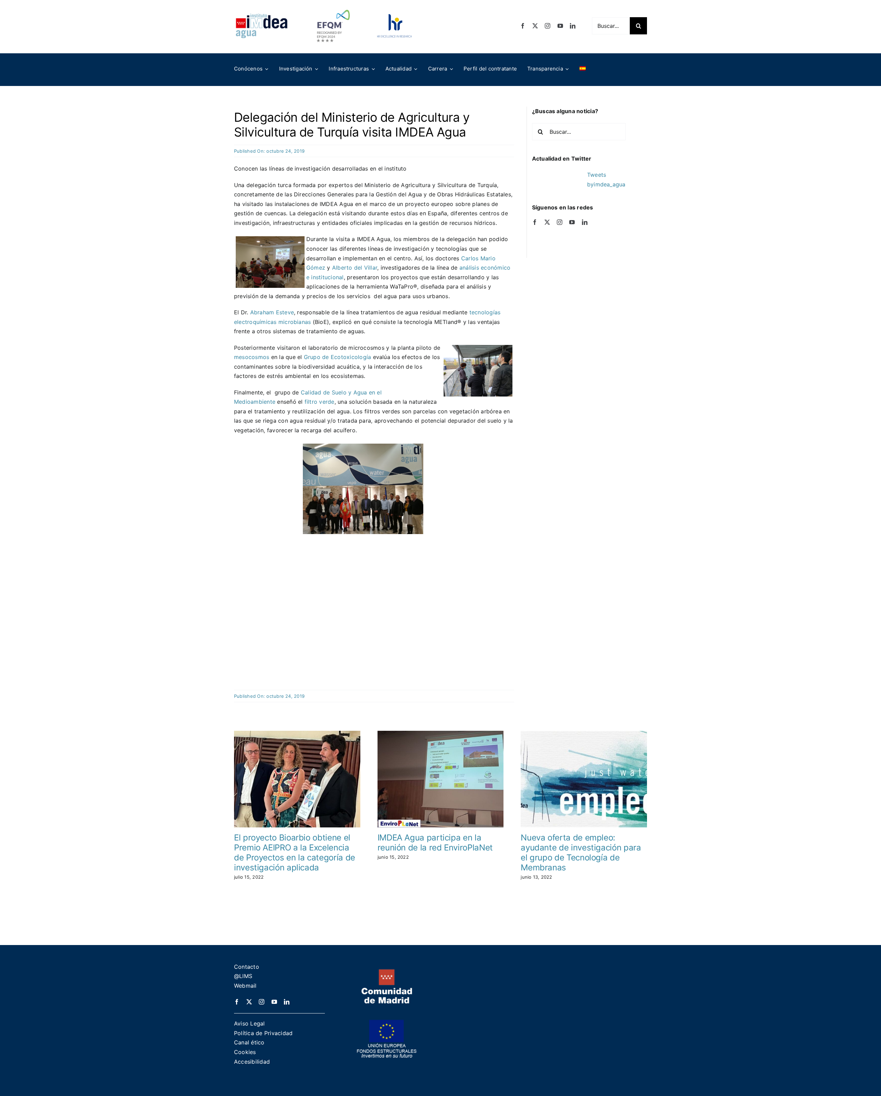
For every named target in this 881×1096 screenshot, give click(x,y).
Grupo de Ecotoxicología (337, 357)
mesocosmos (251, 357)
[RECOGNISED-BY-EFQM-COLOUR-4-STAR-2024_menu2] (333, 7)
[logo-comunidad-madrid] (387, 971)
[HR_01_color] (394, 16)
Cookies (245, 1052)
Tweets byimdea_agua (606, 179)
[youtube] (560, 26)
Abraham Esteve (272, 312)
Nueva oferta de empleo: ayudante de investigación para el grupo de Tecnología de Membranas (581, 852)
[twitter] (535, 26)
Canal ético (249, 1042)
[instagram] (547, 26)
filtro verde (320, 401)
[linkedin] (572, 26)
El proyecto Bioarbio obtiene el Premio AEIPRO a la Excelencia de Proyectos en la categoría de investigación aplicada (294, 852)
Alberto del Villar (354, 267)
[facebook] (523, 26)
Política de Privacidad (263, 1033)
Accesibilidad (252, 1061)
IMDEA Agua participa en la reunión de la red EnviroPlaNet (435, 843)
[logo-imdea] (261, 15)
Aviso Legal (249, 1023)
